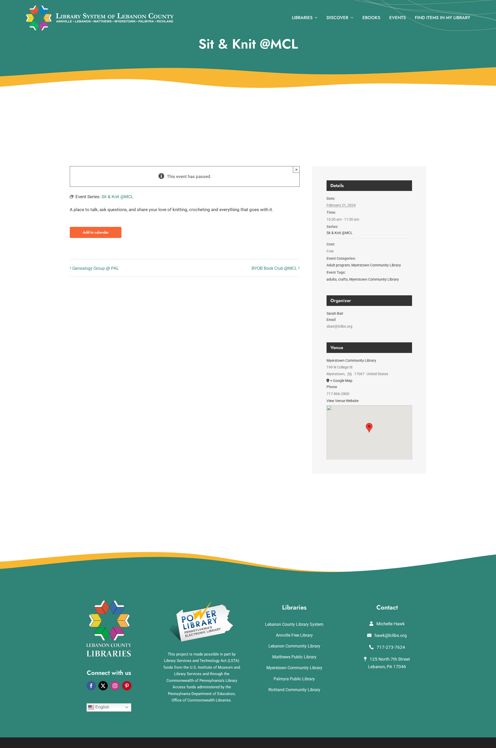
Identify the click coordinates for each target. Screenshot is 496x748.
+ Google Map (341, 381)
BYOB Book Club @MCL (274, 268)
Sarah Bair (335, 313)
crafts (343, 279)
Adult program (338, 265)
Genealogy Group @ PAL (95, 268)
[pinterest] (126, 685)
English (101, 707)
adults (332, 279)
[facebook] (91, 685)
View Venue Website (343, 401)
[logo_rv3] (100, 7)
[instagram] (115, 685)
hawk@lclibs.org (390, 635)
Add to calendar (96, 232)
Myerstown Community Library (376, 265)
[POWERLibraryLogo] (201, 602)
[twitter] (103, 685)
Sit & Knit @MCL (340, 233)
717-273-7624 (390, 647)
